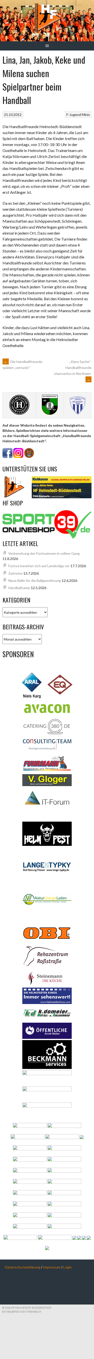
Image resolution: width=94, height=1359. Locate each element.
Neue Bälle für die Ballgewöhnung (34, 580)
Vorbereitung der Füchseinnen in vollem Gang (44, 553)
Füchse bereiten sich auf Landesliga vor (39, 566)
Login (67, 1267)
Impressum (51, 1267)
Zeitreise (15, 573)
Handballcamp (19, 588)
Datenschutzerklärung (22, 1267)
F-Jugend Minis (78, 114)
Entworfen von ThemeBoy (21, 1311)
